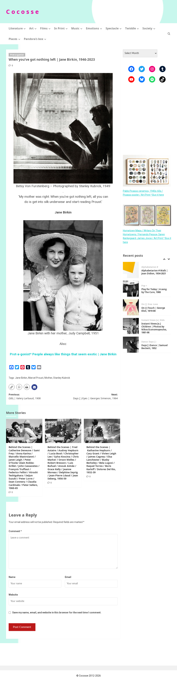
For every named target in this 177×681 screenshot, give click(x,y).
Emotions (92, 28)
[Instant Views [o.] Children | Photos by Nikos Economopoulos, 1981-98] (131, 326)
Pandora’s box (33, 39)
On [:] (144, 304)
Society (147, 28)
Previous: (25, 396)
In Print (59, 28)
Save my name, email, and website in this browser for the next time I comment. (56, 612)
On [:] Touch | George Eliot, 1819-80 (153, 309)
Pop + (144, 285)
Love (155, 304)
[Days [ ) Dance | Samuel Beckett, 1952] (131, 345)
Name (12, 577)
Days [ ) (152, 341)
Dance (144, 341)
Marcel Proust (35, 377)
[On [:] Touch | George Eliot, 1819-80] (131, 307)
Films (44, 28)
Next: (95, 396)
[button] (169, 34)
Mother (48, 377)
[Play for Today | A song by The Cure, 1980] (131, 289)
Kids (162, 320)
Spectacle (112, 28)
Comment (15, 531)
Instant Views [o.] (150, 320)
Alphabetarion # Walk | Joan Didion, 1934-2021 (154, 272)
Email (68, 577)
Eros (150, 304)
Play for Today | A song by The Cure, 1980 (154, 291)
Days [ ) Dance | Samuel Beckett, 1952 (154, 347)
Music (75, 28)
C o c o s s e (22, 12)
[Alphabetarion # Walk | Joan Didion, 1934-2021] (131, 270)
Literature (16, 28)
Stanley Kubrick (61, 377)
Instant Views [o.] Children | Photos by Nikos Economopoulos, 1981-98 (154, 328)
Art (31, 28)
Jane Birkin (21, 377)
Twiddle (130, 28)
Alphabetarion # (149, 267)
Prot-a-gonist (17, 54)
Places (13, 39)
